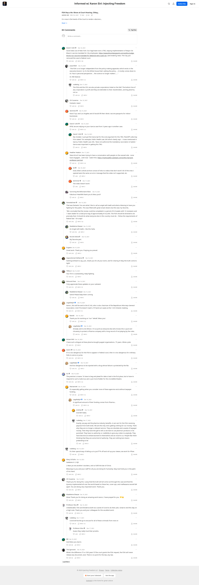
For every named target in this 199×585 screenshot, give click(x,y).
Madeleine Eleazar (76, 226)
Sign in (192, 4)
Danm (68, 350)
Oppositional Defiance (74, 258)
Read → (64, 23)
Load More (66, 562)
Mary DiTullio (71, 459)
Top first (133, 30)
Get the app (110, 575)
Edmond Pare (71, 281)
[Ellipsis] (136, 47)
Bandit (72, 315)
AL (67, 374)
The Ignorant (71, 549)
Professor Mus (71, 505)
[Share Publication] (173, 4)
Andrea (78, 410)
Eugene (69, 247)
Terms (107, 570)
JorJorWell (73, 66)
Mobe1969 (70, 339)
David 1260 (70, 48)
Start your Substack (94, 575)
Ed (74, 168)
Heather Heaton (75, 152)
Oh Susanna (74, 100)
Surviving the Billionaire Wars (80, 192)
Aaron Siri (65, 15)
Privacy (101, 570)
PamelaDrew (70, 202)
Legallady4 (70, 303)
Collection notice (116, 570)
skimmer (73, 111)
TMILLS (69, 271)
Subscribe (182, 4)
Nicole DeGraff (75, 237)
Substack (89, 581)
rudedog (76, 84)
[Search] (169, 4)
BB (67, 539)
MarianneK (73, 386)
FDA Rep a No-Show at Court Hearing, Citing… (80, 12)
